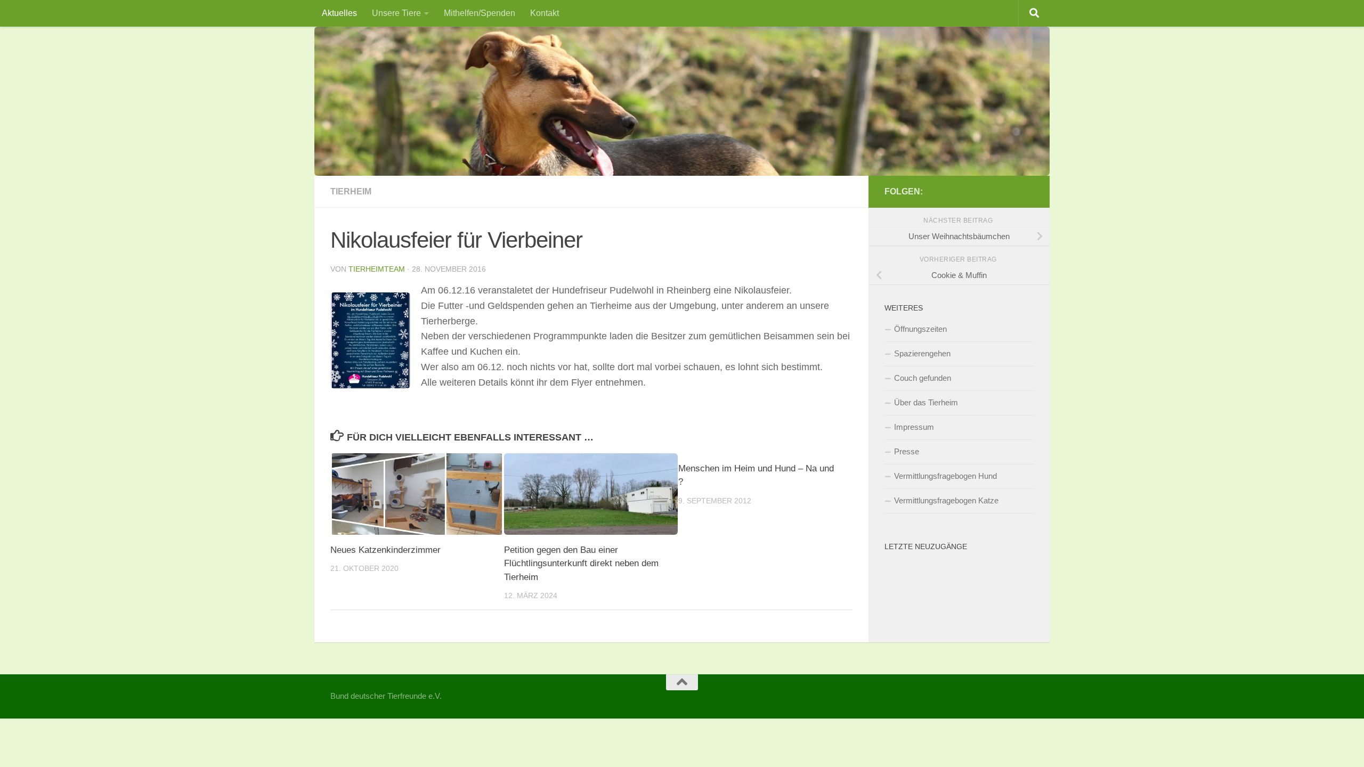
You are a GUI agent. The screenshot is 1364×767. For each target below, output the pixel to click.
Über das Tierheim (926, 402)
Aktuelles (339, 13)
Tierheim (350, 191)
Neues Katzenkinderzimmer (385, 550)
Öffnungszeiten (920, 328)
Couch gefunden (922, 377)
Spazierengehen (922, 353)
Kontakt (544, 13)
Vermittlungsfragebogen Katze (946, 500)
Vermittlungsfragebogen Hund (945, 475)
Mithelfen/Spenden (479, 13)
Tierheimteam (376, 269)
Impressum (914, 426)
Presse (906, 451)
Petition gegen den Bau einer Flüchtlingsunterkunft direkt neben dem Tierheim (581, 563)
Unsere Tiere (396, 13)
